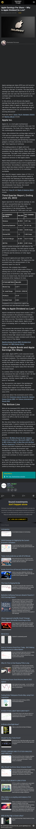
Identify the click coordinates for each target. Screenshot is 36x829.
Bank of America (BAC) (26, 190)
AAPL (9, 484)
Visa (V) (12, 190)
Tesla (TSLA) (17, 114)
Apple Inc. (10, 486)
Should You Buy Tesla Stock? (11, 738)
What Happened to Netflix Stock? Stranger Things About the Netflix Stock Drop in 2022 (16, 619)
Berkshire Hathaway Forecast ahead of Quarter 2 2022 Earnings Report (17, 596)
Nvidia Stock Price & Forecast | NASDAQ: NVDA (17, 569)
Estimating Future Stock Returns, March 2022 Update (16, 681)
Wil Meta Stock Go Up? (18, 438)
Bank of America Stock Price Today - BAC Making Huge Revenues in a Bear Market (17, 648)
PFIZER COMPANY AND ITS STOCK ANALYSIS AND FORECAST (16, 752)
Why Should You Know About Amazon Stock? (16, 767)
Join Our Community (18, 519)
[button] (33, 825)
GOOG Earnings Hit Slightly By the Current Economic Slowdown (15, 541)
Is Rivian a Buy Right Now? (10, 724)
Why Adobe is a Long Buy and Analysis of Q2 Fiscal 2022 (16, 798)
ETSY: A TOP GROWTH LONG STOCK (13, 780)
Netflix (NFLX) (10, 117)
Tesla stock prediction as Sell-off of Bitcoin (15, 556)
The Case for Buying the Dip (10, 583)
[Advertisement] (18, 64)
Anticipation (5, 529)
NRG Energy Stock (18, 344)
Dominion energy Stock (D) (19, 397)
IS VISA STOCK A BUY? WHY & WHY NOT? (15, 711)
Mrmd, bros (5, 634)
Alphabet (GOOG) (29, 114)
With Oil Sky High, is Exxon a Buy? (12, 816)
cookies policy (8, 827)
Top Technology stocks (17, 476)
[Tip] (34, 496)
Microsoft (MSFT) (25, 440)
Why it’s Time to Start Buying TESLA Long (15, 663)
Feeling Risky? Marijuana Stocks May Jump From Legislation (17, 696)
